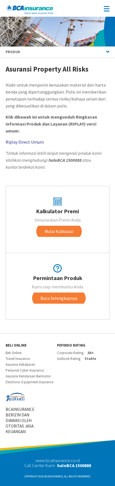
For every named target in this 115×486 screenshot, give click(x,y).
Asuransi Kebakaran (20, 364)
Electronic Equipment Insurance (29, 382)
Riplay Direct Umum (25, 142)
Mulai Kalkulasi (59, 231)
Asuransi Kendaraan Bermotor (28, 376)
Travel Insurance (18, 358)
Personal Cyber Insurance (25, 370)
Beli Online (13, 352)
